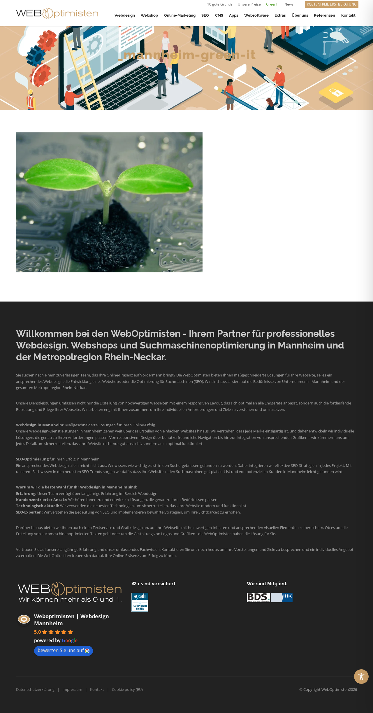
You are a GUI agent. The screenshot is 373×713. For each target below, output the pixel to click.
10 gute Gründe (220, 4)
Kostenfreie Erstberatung (332, 4)
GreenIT (272, 4)
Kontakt (97, 689)
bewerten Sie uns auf (61, 650)
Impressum (72, 689)
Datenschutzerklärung (35, 689)
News (288, 4)
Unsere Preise (249, 4)
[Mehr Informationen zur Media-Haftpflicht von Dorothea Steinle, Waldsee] (139, 602)
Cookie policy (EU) (127, 689)
